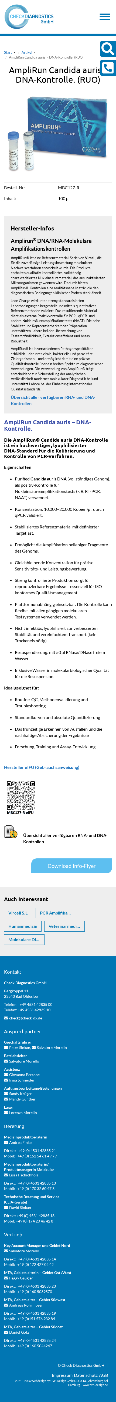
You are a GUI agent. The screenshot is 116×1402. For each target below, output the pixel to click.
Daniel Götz (19, 1332)
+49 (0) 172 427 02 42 (35, 1264)
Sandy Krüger (20, 1093)
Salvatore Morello (52, 1047)
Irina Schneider (22, 1080)
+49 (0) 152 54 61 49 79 (37, 1156)
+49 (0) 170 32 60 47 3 (35, 1188)
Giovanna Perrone (24, 1074)
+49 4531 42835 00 (36, 1004)
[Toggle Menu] (105, 17)
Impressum (62, 1375)
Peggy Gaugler (21, 1278)
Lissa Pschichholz (23, 1175)
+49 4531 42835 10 (34, 1010)
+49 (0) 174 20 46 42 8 (34, 1221)
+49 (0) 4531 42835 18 (35, 1215)
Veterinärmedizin (65, 926)
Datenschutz (86, 1375)
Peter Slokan (19, 1047)
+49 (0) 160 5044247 (34, 1345)
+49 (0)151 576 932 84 (36, 1318)
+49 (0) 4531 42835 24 (37, 1340)
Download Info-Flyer (71, 865)
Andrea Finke (20, 1142)
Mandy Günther (22, 1099)
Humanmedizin (22, 926)
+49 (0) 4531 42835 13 (37, 1183)
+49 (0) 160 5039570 (34, 1291)
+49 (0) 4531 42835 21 (37, 1150)
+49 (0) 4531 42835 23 (37, 1286)
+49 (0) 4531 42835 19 (37, 1313)
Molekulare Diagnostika (26, 939)
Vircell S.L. (18, 912)
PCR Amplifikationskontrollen (58, 912)
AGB (103, 1375)
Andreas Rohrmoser (26, 1305)
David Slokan (20, 1207)
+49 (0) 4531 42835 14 (37, 1259)
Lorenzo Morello (23, 1112)
